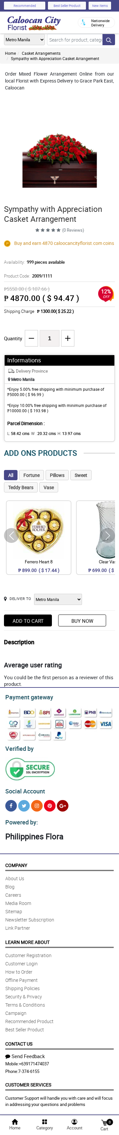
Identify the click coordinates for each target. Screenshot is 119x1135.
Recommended (25, 5)
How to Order (18, 972)
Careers (13, 895)
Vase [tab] (49, 487)
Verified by (19, 748)
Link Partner (17, 928)
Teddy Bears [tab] (20, 487)
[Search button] (108, 39)
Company (16, 865)
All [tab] (10, 475)
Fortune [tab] (31, 475)
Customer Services (28, 1085)
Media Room (18, 903)
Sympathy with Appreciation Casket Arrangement (55, 58)
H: (69, 433)
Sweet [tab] (81, 475)
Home (10, 53)
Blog (10, 887)
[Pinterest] (50, 806)
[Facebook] (11, 806)
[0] (104, 1122)
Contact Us (18, 1044)
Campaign (15, 1013)
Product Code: (28, 276)
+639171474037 (34, 1064)
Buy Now (82, 621)
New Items (100, 5)
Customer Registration (28, 955)
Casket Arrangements (41, 53)
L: (18, 433)
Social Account (25, 791)
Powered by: (21, 822)
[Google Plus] (62, 806)
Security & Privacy (23, 996)
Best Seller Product (67, 5)
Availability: (34, 262)
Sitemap (13, 911)
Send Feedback (28, 1056)
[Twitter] (24, 806)
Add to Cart (28, 621)
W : (43, 433)
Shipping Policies (22, 988)
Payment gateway (29, 697)
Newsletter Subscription (29, 920)
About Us (14, 878)
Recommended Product (29, 1021)
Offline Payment (21, 980)
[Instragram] (37, 806)
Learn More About (27, 942)
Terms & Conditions (25, 1005)
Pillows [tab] (57, 475)
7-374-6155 (28, 1071)
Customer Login (21, 963)
